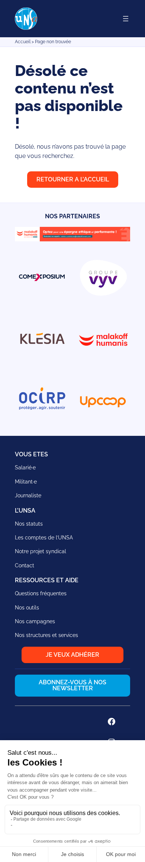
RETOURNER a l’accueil (72, 179)
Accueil (22, 41)
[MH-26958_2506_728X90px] (72, 239)
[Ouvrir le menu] (125, 18)
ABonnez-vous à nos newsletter (72, 685)
